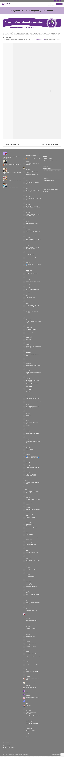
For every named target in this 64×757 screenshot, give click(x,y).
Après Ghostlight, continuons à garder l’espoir (32, 236)
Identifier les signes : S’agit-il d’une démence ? (32, 583)
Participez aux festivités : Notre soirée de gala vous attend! (33, 566)
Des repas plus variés (29, 613)
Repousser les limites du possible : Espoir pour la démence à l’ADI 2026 (33, 270)
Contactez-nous (45, 191)
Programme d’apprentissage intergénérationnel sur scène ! (33, 430)
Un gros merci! (28, 464)
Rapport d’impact (28, 705)
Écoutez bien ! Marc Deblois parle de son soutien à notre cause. (33, 373)
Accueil (44, 154)
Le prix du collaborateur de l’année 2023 (32, 671)
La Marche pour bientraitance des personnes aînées (32, 632)
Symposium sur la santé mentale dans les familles (33, 261)
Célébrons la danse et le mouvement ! (31, 446)
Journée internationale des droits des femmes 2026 (32, 290)
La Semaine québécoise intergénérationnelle (32, 433)
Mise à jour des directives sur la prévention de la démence (33, 183)
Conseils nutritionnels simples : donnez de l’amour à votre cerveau (32, 487)
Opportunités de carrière (47, 187)
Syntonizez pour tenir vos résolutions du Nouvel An (33, 510)
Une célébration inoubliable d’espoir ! (31, 329)
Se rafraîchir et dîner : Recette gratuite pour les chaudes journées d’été (33, 595)
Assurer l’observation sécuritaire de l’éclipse (32, 664)
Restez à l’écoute (28, 391)
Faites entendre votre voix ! (30, 524)
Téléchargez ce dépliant (40, 39)
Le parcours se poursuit (29, 350)
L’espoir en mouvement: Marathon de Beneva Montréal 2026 (52, 171)
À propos (44, 176)
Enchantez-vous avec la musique (31, 506)
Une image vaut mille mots (30, 502)
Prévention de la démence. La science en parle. (33, 368)
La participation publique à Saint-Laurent (32, 171)
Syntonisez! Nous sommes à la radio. (31, 569)
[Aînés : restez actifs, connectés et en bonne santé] (5, 185)
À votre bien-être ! (28, 415)
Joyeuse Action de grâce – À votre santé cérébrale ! (33, 365)
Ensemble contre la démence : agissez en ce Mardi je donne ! (33, 322)
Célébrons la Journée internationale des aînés (32, 380)
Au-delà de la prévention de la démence (32, 257)
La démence (45, 156)
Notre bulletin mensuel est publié (31, 687)
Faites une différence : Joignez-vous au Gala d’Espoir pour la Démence (32, 590)
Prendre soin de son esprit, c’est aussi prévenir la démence (33, 442)
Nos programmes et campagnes (49, 180)
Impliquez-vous (45, 166)
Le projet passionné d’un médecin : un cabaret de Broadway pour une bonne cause (33, 240)
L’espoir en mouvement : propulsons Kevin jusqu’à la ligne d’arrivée (33, 220)
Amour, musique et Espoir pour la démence (32, 514)
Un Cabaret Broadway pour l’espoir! (31, 294)
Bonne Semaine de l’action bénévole (31, 653)
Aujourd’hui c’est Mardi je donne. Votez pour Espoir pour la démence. (32, 720)
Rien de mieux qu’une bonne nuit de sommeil (32, 467)
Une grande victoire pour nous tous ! (31, 712)
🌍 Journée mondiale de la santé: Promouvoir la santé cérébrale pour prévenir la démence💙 (33, 457)
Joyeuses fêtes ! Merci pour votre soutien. (32, 520)
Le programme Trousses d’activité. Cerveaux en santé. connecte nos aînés (33, 215)
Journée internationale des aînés (30, 376)
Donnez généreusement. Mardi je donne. (32, 527)
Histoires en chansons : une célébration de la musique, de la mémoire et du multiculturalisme (33, 207)
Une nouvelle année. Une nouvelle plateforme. (33, 697)
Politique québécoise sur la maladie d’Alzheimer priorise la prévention (31, 475)
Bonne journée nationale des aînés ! (31, 576)
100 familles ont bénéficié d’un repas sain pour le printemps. (33, 661)
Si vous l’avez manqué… (29, 336)
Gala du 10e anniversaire (29, 332)
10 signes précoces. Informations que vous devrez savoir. (51, 161)
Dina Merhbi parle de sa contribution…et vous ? (33, 362)
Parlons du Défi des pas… (29, 452)
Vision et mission (46, 178)
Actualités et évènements (47, 168)
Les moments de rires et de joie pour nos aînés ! (33, 715)
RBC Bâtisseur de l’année (29, 625)
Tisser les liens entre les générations (31, 643)
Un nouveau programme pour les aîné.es (32, 422)
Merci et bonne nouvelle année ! (30, 517)
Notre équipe (46, 182)
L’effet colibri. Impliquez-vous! (30, 388)
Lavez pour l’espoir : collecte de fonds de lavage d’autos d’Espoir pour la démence (11, 157)
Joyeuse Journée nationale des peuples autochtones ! (31, 621)
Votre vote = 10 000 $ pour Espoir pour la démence (33, 537)
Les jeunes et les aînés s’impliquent (31, 674)
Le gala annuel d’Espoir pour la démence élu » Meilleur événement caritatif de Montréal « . (32, 683)
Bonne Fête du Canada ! (29, 195)
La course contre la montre (30, 694)
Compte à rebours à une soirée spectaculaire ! (32, 552)
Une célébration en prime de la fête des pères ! (33, 617)
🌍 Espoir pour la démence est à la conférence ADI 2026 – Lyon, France (33, 265)
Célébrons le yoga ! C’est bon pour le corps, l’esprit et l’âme (33, 411)
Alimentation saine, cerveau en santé (31, 586)
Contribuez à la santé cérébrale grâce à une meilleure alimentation (32, 227)
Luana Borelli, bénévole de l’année (31, 646)
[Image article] (24, 154)
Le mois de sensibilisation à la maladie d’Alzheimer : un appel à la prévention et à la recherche (33, 311)
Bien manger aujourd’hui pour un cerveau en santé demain (12, 180)
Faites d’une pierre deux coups (30, 730)
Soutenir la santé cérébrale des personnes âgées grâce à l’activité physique (33, 232)
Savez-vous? (28, 690)
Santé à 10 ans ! (28, 425)
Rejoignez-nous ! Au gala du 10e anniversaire (32, 342)
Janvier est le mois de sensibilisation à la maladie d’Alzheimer (33, 701)
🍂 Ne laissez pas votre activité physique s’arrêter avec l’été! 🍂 (12, 165)
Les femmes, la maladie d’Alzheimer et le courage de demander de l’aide (33, 282)
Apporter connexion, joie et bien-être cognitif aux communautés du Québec (33, 301)
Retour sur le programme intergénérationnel (32, 418)
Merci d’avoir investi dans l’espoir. (31, 544)
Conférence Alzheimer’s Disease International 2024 (33, 656)
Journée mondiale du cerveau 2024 (31, 599)
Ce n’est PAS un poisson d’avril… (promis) (32, 273)
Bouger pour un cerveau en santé (31, 639)
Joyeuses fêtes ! (28, 314)
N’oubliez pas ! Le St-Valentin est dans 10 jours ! (33, 499)
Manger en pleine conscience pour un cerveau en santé (33, 483)
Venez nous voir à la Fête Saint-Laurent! (32, 174)
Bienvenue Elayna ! (28, 358)
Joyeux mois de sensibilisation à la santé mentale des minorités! (33, 603)
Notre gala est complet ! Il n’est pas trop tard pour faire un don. (33, 548)
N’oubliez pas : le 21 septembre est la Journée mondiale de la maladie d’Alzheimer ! (32, 384)
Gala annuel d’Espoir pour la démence (49, 184)
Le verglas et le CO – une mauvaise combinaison (33, 286)
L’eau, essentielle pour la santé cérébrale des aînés (33, 460)
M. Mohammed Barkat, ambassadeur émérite (32, 668)
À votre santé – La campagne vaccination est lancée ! (32, 355)
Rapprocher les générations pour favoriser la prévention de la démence (12, 173)
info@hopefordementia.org (10, 747)
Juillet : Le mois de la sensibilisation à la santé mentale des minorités (32, 407)
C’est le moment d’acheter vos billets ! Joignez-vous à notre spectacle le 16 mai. (32, 248)
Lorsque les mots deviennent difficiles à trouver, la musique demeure (33, 179)
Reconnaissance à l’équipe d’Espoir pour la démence (32, 478)
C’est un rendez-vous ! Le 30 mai (30, 636)
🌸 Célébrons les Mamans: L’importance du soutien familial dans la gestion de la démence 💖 (33, 438)
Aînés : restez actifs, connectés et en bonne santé (10, 187)
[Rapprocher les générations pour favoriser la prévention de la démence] (5, 170)
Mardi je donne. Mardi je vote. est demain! (32, 723)
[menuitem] (3, 0)
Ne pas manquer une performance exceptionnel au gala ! (33, 561)
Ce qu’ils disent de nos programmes (31, 187)
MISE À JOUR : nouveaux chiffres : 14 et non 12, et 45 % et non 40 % (33, 492)
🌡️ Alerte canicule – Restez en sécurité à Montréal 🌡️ (33, 402)
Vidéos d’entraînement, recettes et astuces (32, 579)
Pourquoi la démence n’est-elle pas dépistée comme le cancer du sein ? (32, 306)
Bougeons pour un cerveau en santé (31, 628)
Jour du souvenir (28, 339)
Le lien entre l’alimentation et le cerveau (32, 223)
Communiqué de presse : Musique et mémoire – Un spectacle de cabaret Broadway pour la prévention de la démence (33, 253)
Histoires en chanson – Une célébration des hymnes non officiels (32, 191)
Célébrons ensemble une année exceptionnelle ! (33, 708)
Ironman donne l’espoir (29, 534)
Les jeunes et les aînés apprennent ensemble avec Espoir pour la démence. (33, 347)
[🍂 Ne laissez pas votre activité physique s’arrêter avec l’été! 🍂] (5, 162)
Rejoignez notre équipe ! (29, 449)
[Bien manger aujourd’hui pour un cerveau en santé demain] (5, 178)
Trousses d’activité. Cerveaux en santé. (31, 610)
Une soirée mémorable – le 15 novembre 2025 (32, 398)
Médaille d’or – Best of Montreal (30, 297)
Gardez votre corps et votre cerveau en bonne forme (33, 556)
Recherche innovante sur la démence (31, 541)
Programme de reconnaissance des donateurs (51, 189)
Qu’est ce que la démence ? (48, 158)
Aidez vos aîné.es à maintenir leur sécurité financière (32, 278)
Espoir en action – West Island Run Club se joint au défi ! (33, 199)
